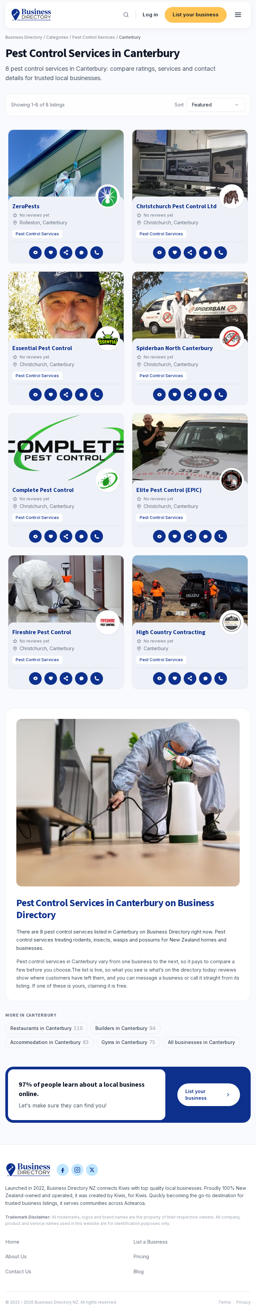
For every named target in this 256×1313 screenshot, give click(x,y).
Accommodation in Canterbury (49, 1042)
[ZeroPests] (108, 197)
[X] (92, 1170)
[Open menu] (238, 14)
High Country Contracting (170, 632)
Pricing (141, 1256)
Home (12, 1242)
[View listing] (35, 252)
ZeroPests (25, 206)
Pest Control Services (93, 37)
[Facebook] (63, 1170)
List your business (196, 14)
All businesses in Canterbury (201, 1042)
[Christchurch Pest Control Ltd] (232, 197)
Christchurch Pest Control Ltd (176, 206)
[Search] (126, 14)
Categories (57, 37)
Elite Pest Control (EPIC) (169, 490)
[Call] (96, 252)
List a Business (150, 1242)
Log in (150, 14)
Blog (138, 1271)
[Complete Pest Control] (108, 480)
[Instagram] (77, 1170)
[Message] (81, 252)
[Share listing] (66, 252)
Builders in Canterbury (125, 1028)
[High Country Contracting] (232, 622)
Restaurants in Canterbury (46, 1028)
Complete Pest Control (43, 490)
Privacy (243, 1302)
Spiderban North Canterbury (174, 348)
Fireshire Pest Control (41, 632)
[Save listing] (50, 252)
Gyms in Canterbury (128, 1042)
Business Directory (23, 37)
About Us (16, 1256)
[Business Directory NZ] (28, 1169)
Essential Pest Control (42, 348)
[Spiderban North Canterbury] (232, 338)
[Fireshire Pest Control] (108, 622)
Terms (224, 1302)
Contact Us (18, 1271)
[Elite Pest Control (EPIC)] (232, 480)
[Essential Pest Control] (108, 338)
